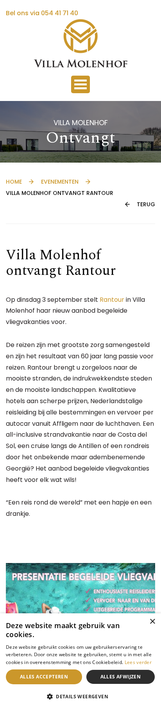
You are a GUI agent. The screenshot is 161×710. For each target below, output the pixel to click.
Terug (146, 204)
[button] (80, 696)
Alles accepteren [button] (44, 676)
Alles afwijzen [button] (120, 676)
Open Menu (80, 84)
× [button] (152, 622)
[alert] (80, 661)
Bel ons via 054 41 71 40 (42, 13)
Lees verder (138, 662)
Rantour (112, 299)
